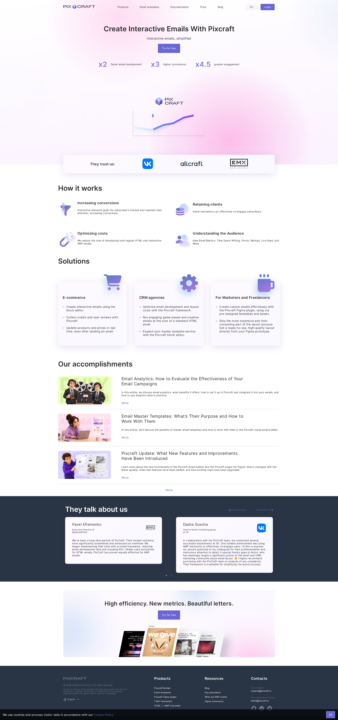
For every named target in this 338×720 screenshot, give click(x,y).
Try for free (169, 48)
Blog (220, 6)
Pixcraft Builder (162, 688)
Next (264, 510)
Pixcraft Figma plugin (165, 697)
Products (123, 6)
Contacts (259, 678)
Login (267, 6)
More (125, 403)
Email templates (149, 6)
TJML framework (163, 701)
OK (330, 714)
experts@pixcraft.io (261, 691)
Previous (237, 510)
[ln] (261, 708)
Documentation (179, 6)
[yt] (270, 708)
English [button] (71, 699)
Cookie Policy (103, 714)
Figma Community (214, 701)
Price (203, 6)
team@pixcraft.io (260, 700)
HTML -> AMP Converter (167, 705)
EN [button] (252, 6)
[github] (254, 708)
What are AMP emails (216, 697)
